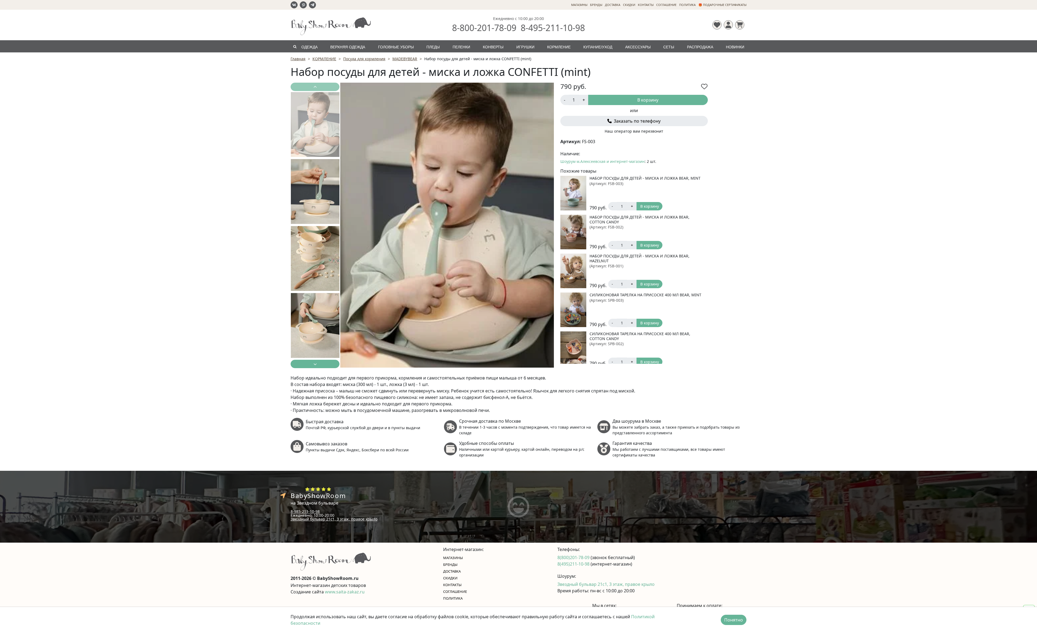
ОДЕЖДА (309, 47)
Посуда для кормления (364, 58)
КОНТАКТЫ (646, 5)
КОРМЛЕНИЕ (559, 47)
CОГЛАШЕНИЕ (666, 5)
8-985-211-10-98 (305, 511)
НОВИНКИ (735, 47)
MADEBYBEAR (404, 58)
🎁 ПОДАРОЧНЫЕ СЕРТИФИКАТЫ (722, 5)
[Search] (294, 46)
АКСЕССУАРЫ (638, 47)
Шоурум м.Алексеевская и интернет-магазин (602, 161)
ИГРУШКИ (525, 47)
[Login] (728, 24)
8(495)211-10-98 (574, 564)
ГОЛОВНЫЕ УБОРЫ (396, 47)
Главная (298, 58)
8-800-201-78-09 (484, 27)
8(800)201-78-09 (574, 557)
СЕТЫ (668, 47)
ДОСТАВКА (612, 5)
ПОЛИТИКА (687, 5)
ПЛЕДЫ (433, 47)
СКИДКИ (629, 5)
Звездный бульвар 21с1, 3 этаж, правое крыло (334, 519)
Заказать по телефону (637, 121)
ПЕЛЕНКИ (461, 47)
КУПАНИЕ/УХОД (597, 47)
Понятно (733, 620)
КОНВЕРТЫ (493, 47)
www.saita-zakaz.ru (345, 592)
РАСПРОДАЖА (700, 47)
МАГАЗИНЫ (579, 5)
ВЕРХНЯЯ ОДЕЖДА (347, 47)
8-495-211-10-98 (553, 27)
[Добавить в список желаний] (704, 86)
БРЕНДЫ (596, 5)
